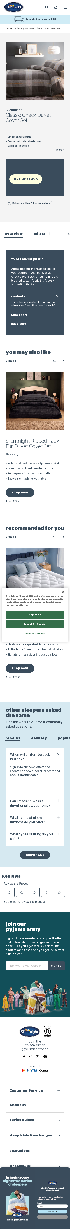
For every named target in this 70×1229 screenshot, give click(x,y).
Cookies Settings (35, 633)
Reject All (35, 615)
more (60, 150)
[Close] (63, 592)
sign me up (52, 1211)
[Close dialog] (68, 1169)
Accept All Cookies (35, 624)
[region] (35, 614)
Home (9, 28)
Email (39, 1203)
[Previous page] (54, 361)
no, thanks (52, 1217)
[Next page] (62, 361)
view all (11, 361)
